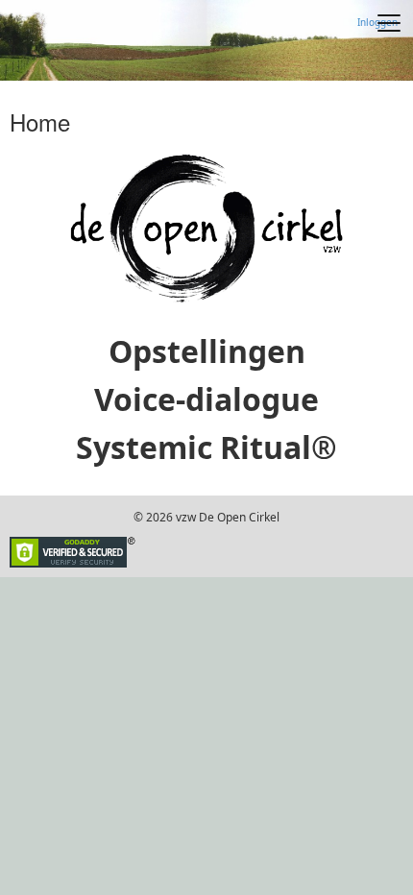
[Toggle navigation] (389, 23)
